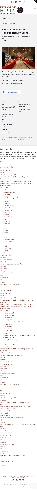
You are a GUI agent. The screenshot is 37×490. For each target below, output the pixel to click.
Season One (4, 277)
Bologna (3, 271)
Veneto (6, 250)
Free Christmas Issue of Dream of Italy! (12, 264)
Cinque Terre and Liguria (11, 208)
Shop (17, 477)
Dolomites (7, 212)
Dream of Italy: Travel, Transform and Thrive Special (16, 181)
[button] (34, 8)
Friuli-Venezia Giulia (10, 217)
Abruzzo (6, 190)
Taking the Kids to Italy (10, 340)
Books (3, 172)
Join (2, 420)
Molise (6, 228)
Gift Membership (6, 255)
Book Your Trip (5, 170)
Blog (13, 477)
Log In (3, 357)
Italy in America (8, 329)
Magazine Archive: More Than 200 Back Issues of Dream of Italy (17, 425)
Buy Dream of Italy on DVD (9, 175)
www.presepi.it (6, 132)
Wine (6, 346)
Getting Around (8, 320)
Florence (6, 215)
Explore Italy (4, 188)
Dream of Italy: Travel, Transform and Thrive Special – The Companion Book (17, 184)
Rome (4, 127)
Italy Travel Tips (8, 331)
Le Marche (7, 221)
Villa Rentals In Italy (9, 344)
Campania (7, 203)
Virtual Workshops (6, 262)
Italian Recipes (8, 326)
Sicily (5, 237)
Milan (5, 226)
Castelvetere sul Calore (8, 273)
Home (4, 476)
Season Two (5, 280)
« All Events (6, 19)
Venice (6, 253)
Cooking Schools (9, 210)
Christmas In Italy (9, 206)
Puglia (6, 230)
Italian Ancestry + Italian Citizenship (14, 322)
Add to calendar (12, 92)
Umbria (6, 246)
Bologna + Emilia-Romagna (11, 197)
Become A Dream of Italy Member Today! (13, 284)
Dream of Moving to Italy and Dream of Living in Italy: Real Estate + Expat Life (19, 336)
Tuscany (6, 244)
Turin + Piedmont (9, 241)
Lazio (5, 219)
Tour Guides (8, 342)
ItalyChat (6, 333)
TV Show (10, 476)
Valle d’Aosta (8, 248)
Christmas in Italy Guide (14, 83)
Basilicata (7, 194)
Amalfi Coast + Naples (10, 192)
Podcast (3, 257)
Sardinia (6, 235)
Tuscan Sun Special (7, 259)
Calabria (6, 201)
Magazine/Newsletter (27, 476)
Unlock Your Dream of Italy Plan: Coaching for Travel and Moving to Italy (16, 178)
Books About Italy (9, 199)
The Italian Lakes (9, 239)
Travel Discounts (6, 431)
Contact (3, 400)
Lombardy (7, 223)
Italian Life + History (9, 324)
